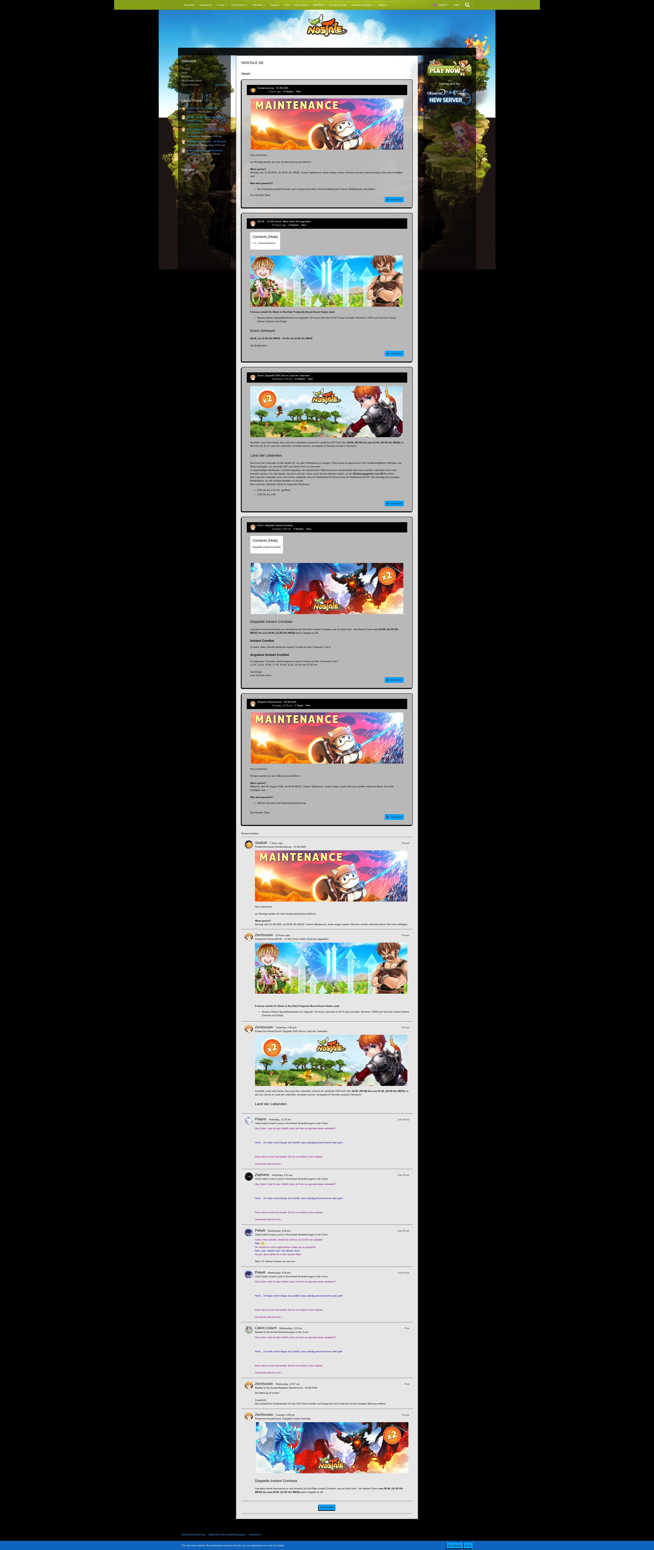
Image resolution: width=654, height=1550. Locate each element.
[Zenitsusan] (249, 975)
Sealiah (191, 111)
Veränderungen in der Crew (312, 1123)
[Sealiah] (249, 883)
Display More (327, 1507)
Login (457, 4)
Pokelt (260, 1230)
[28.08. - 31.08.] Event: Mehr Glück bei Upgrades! (284, 221)
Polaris (260, 1119)
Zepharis (262, 1175)
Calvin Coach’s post (272, 1123)
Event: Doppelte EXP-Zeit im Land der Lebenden (283, 375)
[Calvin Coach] (249, 1350)
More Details (455, 1545)
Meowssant (221, 84)
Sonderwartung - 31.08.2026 (202, 108)
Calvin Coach (266, 1328)
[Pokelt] (249, 1245)
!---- (264, 243)
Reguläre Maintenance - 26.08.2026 (206, 141)
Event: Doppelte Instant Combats (204, 150)
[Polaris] (249, 1141)
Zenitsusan (193, 124)
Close (468, 1545)
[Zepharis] (249, 1196)
